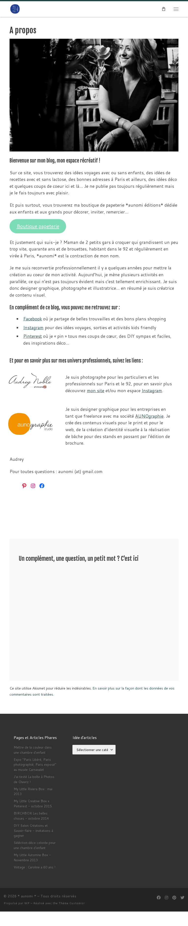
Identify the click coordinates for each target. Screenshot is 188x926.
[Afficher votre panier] (163, 9)
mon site (95, 391)
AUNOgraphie (149, 416)
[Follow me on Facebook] (159, 898)
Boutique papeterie (38, 226)
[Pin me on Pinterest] (174, 898)
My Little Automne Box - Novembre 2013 (32, 857)
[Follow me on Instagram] (166, 898)
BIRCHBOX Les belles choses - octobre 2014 (31, 816)
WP (27, 903)
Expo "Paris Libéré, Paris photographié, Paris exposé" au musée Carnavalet (35, 764)
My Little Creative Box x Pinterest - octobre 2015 (33, 803)
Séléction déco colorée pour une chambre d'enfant (35, 845)
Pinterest (32, 336)
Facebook (32, 319)
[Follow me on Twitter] (182, 898)
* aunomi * (27, 896)
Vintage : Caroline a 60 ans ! (34, 867)
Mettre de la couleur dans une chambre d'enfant (33, 750)
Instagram (33, 328)
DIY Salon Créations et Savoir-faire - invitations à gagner (33, 830)
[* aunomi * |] (15, 8)
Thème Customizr (72, 903)
